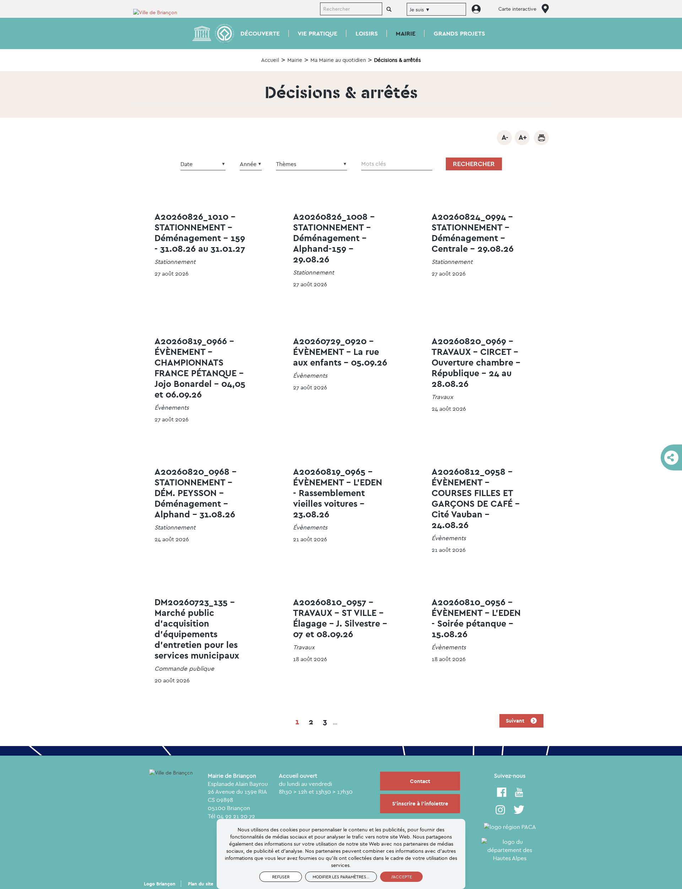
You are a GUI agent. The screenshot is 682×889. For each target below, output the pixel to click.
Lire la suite (202, 252)
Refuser (280, 876)
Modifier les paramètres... (341, 876)
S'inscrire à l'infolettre (420, 803)
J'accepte (401, 876)
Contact (420, 781)
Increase (522, 137)
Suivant (516, 720)
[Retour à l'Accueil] (159, 12)
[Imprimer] (541, 137)
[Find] (389, 9)
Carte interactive (517, 9)
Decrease (504, 137)
